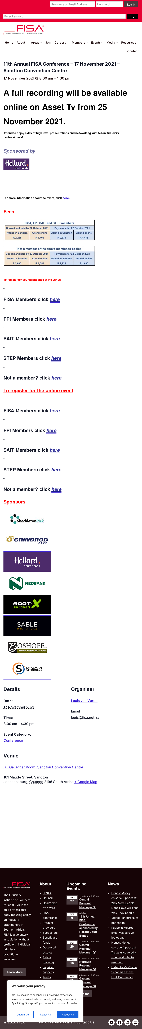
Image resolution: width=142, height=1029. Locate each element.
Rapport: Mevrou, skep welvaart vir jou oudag (122, 932)
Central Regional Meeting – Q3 (87, 903)
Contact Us (85, 1022)
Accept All (68, 1014)
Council (48, 898)
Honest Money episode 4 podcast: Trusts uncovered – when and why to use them (124, 952)
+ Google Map (85, 782)
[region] (45, 1001)
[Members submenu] (87, 42)
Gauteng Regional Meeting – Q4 (87, 982)
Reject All (45, 1014)
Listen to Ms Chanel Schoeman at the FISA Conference (124, 972)
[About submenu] (27, 42)
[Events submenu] (102, 42)
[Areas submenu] (41, 42)
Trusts (47, 977)
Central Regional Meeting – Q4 (87, 948)
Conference (13, 740)
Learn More (15, 972)
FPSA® (47, 893)
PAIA (43, 1022)
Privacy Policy (61, 1022)
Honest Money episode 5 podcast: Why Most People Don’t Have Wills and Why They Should (125, 903)
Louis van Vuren (84, 701)
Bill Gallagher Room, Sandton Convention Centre (43, 767)
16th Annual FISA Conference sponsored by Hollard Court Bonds (88, 926)
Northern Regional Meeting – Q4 (87, 965)
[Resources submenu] (138, 42)
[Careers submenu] (67, 42)
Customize (23, 1014)
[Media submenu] (117, 42)
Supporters (50, 932)
